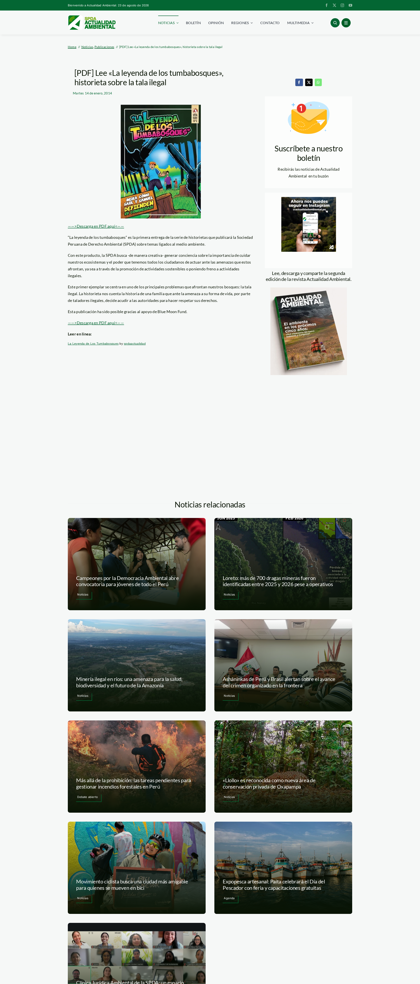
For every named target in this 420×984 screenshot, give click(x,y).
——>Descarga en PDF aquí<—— (96, 226)
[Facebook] (299, 82)
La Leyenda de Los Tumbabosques (93, 343)
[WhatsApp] (318, 82)
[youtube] (350, 5)
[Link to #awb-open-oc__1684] (346, 22)
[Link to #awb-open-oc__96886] (335, 22)
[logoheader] (92, 16)
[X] (309, 82)
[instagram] (342, 5)
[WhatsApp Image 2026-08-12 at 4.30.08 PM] (308, 289)
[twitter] (334, 5)
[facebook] (326, 5)
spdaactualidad (135, 343)
